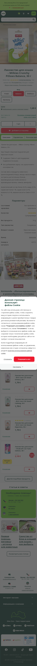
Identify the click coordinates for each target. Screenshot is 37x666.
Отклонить (8, 359)
